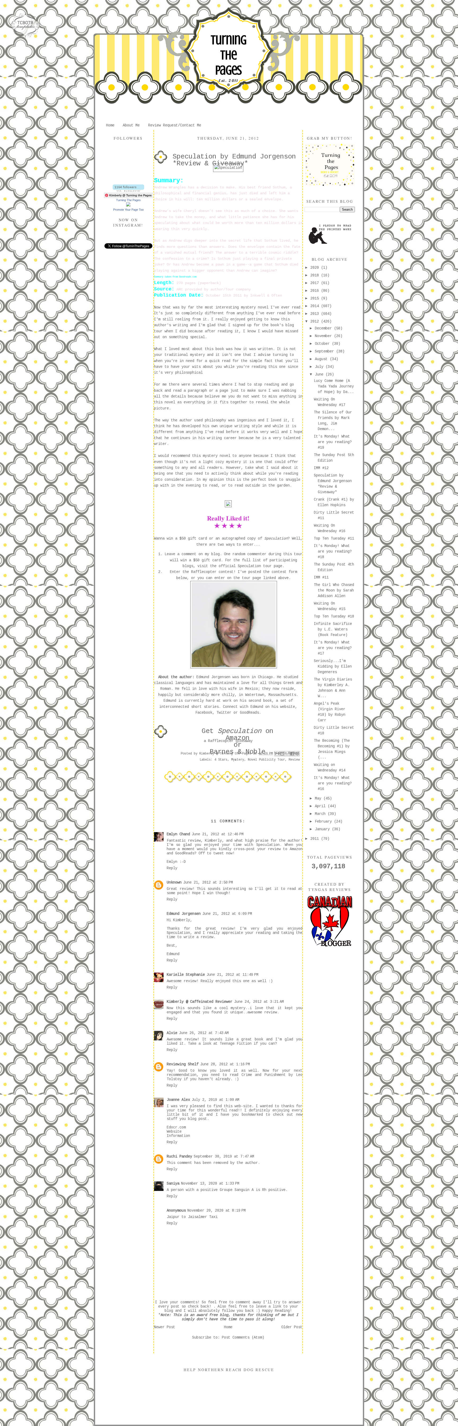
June (320, 374)
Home (110, 125)
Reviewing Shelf (183, 1064)
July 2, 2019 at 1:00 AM (215, 1100)
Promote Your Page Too (128, 209)
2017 (315, 283)
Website (174, 1131)
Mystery (237, 760)
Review (294, 760)
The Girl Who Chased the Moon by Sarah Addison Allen (334, 590)
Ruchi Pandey (179, 1156)
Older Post (291, 1327)
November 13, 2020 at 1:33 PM (210, 1183)
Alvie (172, 1033)
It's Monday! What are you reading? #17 (333, 648)
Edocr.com (176, 1127)
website (287, 707)
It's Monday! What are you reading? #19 (333, 442)
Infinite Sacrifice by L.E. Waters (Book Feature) (333, 629)
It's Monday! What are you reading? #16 (333, 783)
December (324, 328)
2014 (315, 306)
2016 (315, 291)
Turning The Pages (228, 55)
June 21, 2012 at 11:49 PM (232, 975)
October (323, 344)
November (324, 336)
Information (178, 1136)
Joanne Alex (178, 1100)
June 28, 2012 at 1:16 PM (225, 1064)
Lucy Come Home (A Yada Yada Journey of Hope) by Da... (334, 386)
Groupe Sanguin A (237, 1190)
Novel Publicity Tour (266, 760)
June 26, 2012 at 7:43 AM (204, 1033)
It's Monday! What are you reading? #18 (333, 551)
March (321, 814)
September (325, 351)
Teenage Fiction (236, 1043)
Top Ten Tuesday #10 (334, 616)
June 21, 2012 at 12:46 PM (218, 834)
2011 (315, 839)
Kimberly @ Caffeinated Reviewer (199, 1002)
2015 (315, 298)
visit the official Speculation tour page (239, 566)
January (323, 829)
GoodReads (249, 712)
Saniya (173, 1183)
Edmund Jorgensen (184, 914)
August (322, 359)
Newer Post (164, 1327)
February (324, 821)
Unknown (174, 882)
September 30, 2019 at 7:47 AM (224, 1156)
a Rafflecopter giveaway (228, 741)
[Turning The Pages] (128, 205)
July (320, 367)
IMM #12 (321, 468)
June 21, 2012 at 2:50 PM (208, 882)
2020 (315, 268)
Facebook (203, 712)
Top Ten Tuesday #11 (334, 538)
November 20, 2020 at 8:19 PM (216, 1210)
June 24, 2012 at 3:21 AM (259, 1002)
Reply (172, 868)
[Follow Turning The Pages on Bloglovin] (128, 190)
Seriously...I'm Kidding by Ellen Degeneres (333, 666)
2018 (315, 275)
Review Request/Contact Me (174, 125)
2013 (315, 314)
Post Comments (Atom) (243, 1337)
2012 (315, 321)
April (321, 806)
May (319, 798)
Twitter (224, 712)
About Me (131, 125)
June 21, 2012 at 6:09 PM (227, 914)
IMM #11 (321, 577)
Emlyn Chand (178, 834)
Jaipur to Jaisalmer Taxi (192, 1217)
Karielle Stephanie (186, 975)
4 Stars (220, 760)
